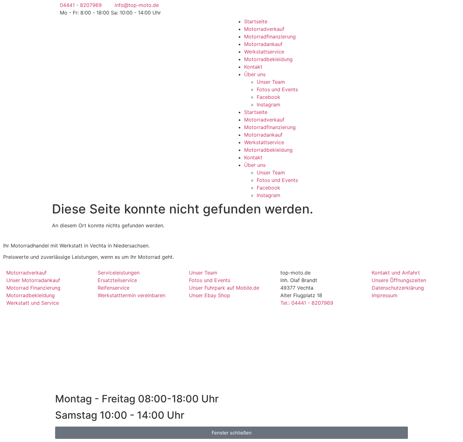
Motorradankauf (263, 44)
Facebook (268, 97)
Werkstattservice (264, 51)
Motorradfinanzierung (270, 36)
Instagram (268, 104)
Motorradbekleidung (268, 59)
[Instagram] (257, 8)
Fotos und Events (277, 89)
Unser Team (271, 82)
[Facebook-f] (239, 8)
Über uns (255, 74)
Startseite (255, 21)
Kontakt (253, 67)
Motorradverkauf (264, 29)
